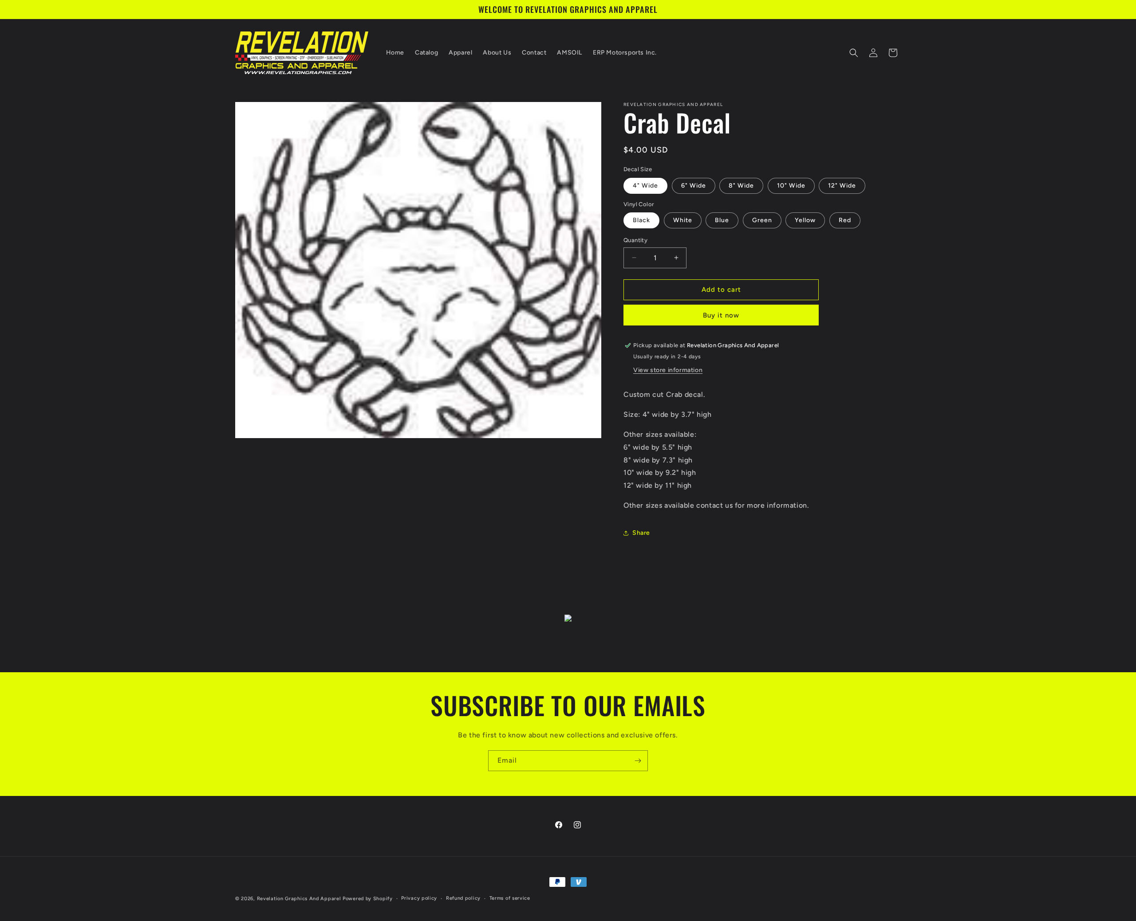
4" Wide (645, 185)
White (682, 220)
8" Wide (741, 185)
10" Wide (791, 185)
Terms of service (509, 898)
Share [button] (641, 533)
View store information (667, 370)
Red (845, 220)
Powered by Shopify (368, 898)
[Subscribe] (637, 760)
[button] (854, 53)
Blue (722, 220)
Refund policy (463, 898)
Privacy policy (419, 898)
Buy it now (721, 315)
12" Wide (842, 185)
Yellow (805, 220)
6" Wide (693, 185)
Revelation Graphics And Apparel (299, 898)
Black (641, 220)
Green (762, 220)
